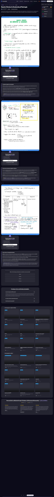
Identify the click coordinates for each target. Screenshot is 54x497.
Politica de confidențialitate (14, 164)
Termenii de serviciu (10, 164)
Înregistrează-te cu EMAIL (10, 78)
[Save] (45, 4)
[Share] (48, 4)
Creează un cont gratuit (30, 495)
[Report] (51, 4)
